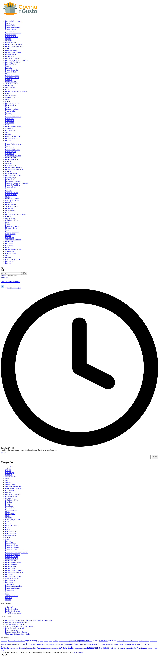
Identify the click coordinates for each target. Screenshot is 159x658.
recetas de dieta (71, 644)
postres (55, 641)
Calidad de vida (10, 477)
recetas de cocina (27, 644)
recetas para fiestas (80, 648)
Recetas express (10, 566)
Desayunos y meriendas (13, 488)
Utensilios (8, 598)
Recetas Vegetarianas (12, 588)
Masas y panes (10, 514)
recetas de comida (58, 644)
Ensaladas (8, 492)
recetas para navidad (12, 578)
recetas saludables (111, 647)
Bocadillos (8, 475)
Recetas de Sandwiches (13, 562)
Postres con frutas (11, 531)
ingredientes (30, 640)
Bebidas (8, 471)
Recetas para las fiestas (13, 576)
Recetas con (134, 641)
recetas (7, 539)
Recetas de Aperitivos (12, 555)
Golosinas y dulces (11, 500)
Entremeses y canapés (12, 494)
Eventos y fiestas (11, 496)
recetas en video (122, 644)
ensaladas (4, 641)
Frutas (23, 641)
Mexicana (4, 277)
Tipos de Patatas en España (14, 624)
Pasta (7, 521)
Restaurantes (9, 590)
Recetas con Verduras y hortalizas (16, 553)
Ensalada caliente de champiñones (16, 622)
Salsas (7, 592)
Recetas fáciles (10, 568)
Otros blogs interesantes (13, 613)
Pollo (7, 527)
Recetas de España (11, 557)
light (37, 641)
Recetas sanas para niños (13, 586)
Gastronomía (9, 498)
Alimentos (8, 467)
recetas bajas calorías (124, 641)
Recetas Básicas (10, 543)
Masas (7, 512)
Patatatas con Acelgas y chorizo (16, 632)
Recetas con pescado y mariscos (16, 551)
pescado (46, 641)
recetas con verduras (11, 644)
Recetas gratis (42, 648)
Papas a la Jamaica (11, 630)
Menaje (7, 516)
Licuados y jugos (11, 510)
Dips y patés (9, 490)
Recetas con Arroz (11, 545)
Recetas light (9, 574)
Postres (7, 529)
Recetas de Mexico (11, 559)
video (2, 650)
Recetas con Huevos (12, 549)
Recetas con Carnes (12, 547)
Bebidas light (9, 473)
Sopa (7, 594)
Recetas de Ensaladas (85, 644)
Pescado (8, 523)
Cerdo (7, 480)
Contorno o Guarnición (13, 486)
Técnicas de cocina (11, 596)
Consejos (8, 482)
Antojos (8, 469)
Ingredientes (9, 506)
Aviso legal (9, 607)
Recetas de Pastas (11, 561)
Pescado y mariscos (11, 525)
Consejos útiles (10, 484)
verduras (8, 600)
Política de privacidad (12, 611)
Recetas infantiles (53, 648)
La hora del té (10, 508)
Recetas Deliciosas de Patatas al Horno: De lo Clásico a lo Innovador (28, 620)
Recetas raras (9, 582)
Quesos (7, 537)
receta (95, 640)
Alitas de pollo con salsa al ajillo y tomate (19, 626)
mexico (41, 641)
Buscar (3, 454)
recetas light (66, 647)
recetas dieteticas (111, 644)
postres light (74, 641)
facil (19, 641)
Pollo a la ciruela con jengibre (15, 628)
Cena (7, 479)
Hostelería (8, 502)
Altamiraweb (78, 652)
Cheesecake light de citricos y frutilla (17, 634)
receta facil (103, 641)
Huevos (7, 504)
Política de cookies (11, 609)
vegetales (150, 648)
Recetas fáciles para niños (14, 572)
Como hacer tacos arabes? (10, 282)
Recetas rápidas (10, 580)
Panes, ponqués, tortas (12, 520)
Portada (3, 275)
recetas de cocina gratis (44, 644)
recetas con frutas (144, 641)
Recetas (7, 541)
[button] (22, 273)
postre (50, 641)
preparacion (84, 641)
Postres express (10, 533)
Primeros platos (10, 535)
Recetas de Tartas (11, 564)
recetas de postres (98, 644)
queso (90, 641)
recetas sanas (9, 584)
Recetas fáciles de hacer (13, 570)
